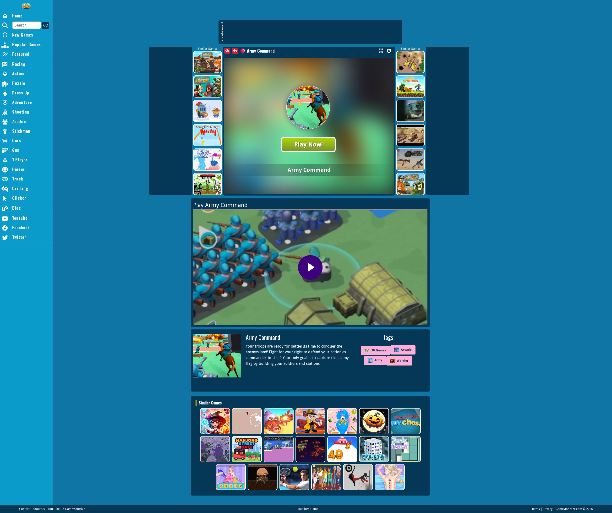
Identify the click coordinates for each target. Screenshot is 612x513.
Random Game (308, 509)
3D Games (378, 350)
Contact (24, 509)
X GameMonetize (74, 509)
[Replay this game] (389, 51)
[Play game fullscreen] (381, 51)
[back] (235, 51)
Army (378, 360)
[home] (227, 51)
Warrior (403, 360)
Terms (535, 509)
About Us (39, 509)
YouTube (54, 509)
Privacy (547, 509)
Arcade (406, 349)
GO (45, 25)
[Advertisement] (313, 32)
